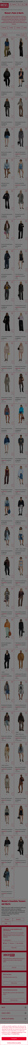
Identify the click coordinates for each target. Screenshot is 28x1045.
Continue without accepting (14, 1042)
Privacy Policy (7, 1033)
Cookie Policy (16, 1033)
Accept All (14, 1038)
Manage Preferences (17, 1032)
